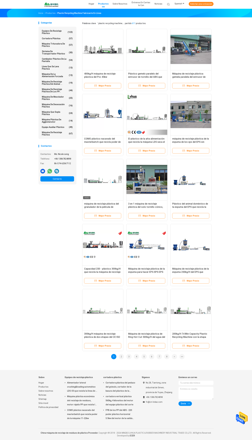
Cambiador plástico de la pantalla (57, 60)
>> (182, 356)
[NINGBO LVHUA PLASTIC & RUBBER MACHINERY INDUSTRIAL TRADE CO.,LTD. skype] (56, 171)
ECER (132, 435)
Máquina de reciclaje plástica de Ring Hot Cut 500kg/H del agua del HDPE (146, 337)
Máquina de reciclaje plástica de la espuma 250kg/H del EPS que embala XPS (190, 272)
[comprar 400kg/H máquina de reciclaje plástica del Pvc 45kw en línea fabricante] (102, 49)
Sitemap (42, 399)
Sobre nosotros (45, 391)
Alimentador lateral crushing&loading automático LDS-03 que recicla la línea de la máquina (82, 387)
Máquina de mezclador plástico (57, 98)
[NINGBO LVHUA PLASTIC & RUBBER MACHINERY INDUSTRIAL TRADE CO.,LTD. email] (42, 171)
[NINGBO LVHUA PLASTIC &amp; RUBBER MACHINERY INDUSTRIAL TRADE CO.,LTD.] (51, 4)
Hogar (41, 383)
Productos (43, 387)
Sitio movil (43, 403)
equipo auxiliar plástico (57, 127)
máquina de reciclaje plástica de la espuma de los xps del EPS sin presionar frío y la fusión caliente (190, 142)
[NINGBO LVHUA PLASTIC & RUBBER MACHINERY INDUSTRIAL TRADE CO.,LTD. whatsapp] (49, 171)
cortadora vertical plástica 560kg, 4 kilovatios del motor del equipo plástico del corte (119, 400)
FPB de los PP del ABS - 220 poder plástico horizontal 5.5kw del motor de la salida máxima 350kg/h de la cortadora (119, 414)
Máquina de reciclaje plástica (57, 133)
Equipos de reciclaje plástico (57, 32)
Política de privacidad (48, 407)
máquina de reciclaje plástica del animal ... (57, 82)
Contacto (57, 179)
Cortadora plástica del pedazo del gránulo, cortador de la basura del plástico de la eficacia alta (120, 387)
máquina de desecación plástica (57, 105)
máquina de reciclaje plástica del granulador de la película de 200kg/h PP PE (101, 207)
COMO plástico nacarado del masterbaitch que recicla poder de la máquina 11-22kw (102, 142)
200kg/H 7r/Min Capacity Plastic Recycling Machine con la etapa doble (189, 337)
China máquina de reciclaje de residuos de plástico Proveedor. (70, 433)
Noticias (42, 395)
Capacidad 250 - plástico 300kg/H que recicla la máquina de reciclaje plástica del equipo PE (102, 272)
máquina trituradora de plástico (57, 45)
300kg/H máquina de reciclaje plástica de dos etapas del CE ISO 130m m (102, 337)
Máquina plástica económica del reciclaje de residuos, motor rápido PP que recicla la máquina (81, 401)
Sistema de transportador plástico (57, 52)
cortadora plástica (57, 38)
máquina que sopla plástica (57, 113)
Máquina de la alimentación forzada (57, 75)
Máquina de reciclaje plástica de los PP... (57, 90)
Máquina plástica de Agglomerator (57, 120)
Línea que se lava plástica (57, 67)
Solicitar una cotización (201, 4)
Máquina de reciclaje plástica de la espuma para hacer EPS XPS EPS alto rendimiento (146, 272)
